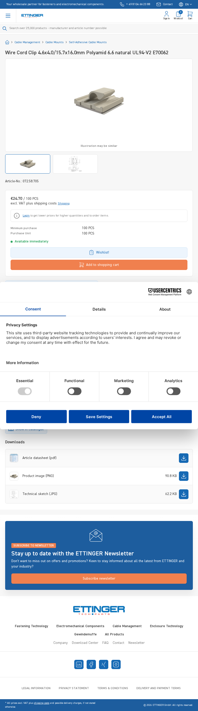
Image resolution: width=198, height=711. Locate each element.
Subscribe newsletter (99, 578)
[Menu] (8, 16)
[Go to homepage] (32, 16)
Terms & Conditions (112, 688)
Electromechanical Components (80, 626)
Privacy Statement (74, 688)
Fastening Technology (31, 626)
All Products (114, 634)
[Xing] (103, 664)
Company (60, 643)
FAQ (105, 643)
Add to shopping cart (102, 265)
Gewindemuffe (85, 634)
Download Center (85, 643)
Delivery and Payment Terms (158, 688)
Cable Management (127, 626)
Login (26, 215)
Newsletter (136, 643)
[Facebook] (91, 664)
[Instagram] (116, 664)
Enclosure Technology (166, 626)
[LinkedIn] (79, 664)
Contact (118, 643)
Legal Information (36, 688)
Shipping (64, 203)
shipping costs (41, 703)
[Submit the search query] (5, 28)
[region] (99, 116)
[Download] (183, 458)
